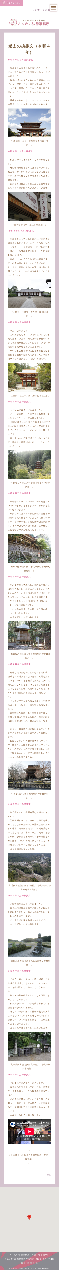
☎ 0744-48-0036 (29, 1263)
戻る (49, 1175)
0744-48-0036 (42, 9)
